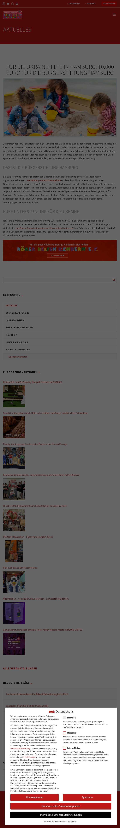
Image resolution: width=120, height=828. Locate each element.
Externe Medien (73, 748)
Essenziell (71, 717)
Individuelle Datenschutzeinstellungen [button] (61, 814)
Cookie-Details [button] (49, 822)
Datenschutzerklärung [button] (62, 822)
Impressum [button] (73, 822)
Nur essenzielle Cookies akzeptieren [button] (61, 806)
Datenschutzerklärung (20, 748)
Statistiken (71, 732)
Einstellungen (30, 757)
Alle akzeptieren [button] (34, 797)
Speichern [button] (87, 797)
